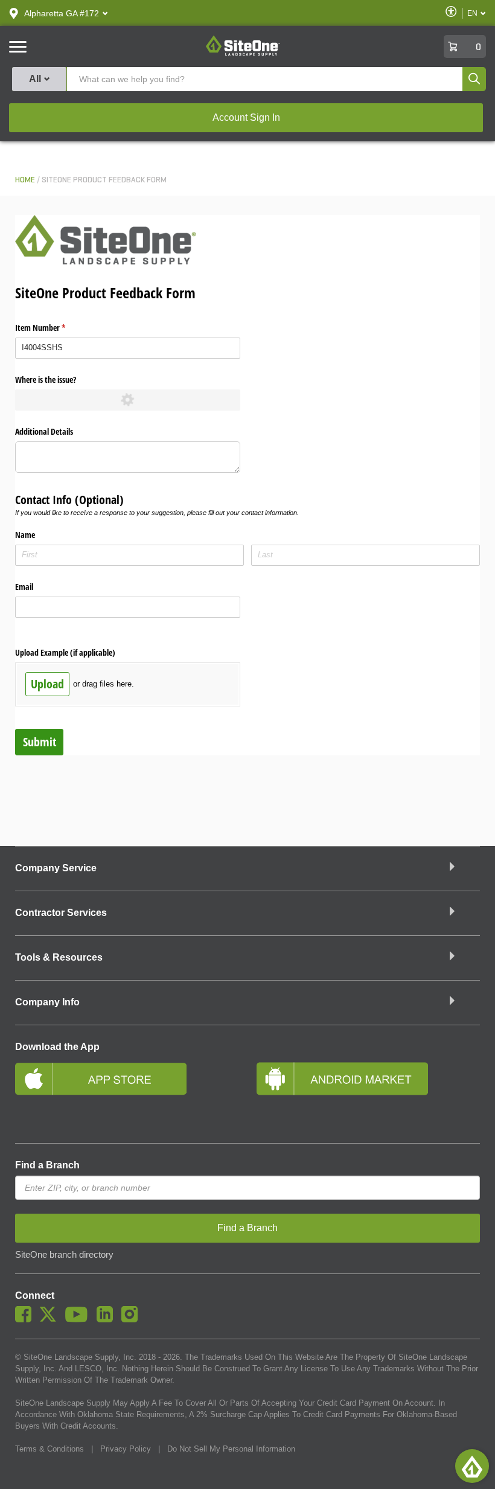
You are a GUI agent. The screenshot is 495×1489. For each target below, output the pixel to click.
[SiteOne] (243, 54)
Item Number (54, 327)
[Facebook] (26, 1319)
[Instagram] (132, 1319)
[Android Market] (368, 1094)
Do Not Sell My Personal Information (231, 1448)
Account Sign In (246, 117)
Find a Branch (47, 1165)
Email (24, 586)
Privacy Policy (125, 1448)
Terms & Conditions (49, 1448)
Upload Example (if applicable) (65, 652)
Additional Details (44, 431)
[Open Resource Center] (472, 1466)
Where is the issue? (45, 379)
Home (25, 180)
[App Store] (126, 1094)
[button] (61, 13)
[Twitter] (51, 1319)
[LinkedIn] (108, 1319)
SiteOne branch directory (64, 1255)
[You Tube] (79, 1319)
